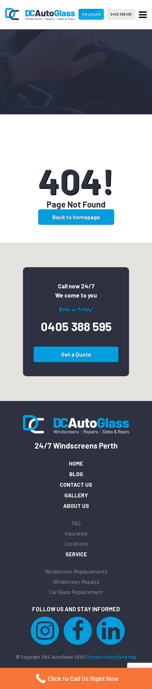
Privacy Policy (101, 657)
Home (76, 463)
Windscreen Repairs (76, 582)
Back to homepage (76, 217)
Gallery (76, 495)
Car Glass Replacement (76, 592)
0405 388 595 (121, 14)
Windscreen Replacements (76, 571)
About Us (76, 506)
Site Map (127, 657)
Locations (76, 543)
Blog (76, 474)
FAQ (76, 523)
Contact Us (76, 484)
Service (76, 554)
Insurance (76, 533)
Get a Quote (91, 14)
